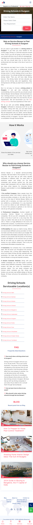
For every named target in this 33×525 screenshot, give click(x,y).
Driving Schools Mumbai (9, 297)
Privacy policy (16, 503)
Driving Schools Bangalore (10, 310)
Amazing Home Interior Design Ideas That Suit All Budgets (16, 455)
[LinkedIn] (20, 509)
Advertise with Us (22, 499)
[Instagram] (17, 509)
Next (26, 28)
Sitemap (9, 501)
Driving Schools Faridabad (10, 340)
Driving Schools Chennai (9, 305)
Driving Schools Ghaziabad (10, 331)
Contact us (26, 498)
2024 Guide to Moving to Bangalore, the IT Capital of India (15, 482)
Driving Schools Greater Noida (11, 336)
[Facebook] (11, 509)
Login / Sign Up (25, 6)
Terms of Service (22, 501)
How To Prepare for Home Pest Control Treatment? (14, 429)
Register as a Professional (10, 6)
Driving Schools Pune (8, 327)
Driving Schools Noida (9, 323)
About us (14, 498)
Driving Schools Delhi (8, 292)
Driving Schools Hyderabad (10, 314)
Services (8, 499)
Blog (5, 498)
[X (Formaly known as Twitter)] (14, 509)
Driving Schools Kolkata (9, 301)
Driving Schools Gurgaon (9, 318)
